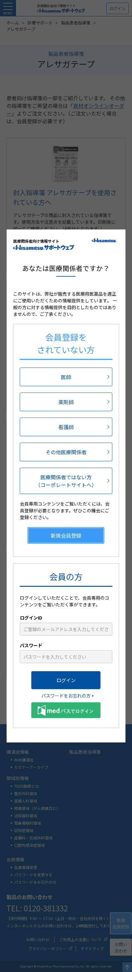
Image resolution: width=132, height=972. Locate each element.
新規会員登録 (66, 535)
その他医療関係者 (66, 452)
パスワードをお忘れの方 (66, 695)
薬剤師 (66, 402)
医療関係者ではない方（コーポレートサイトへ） (66, 481)
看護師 (66, 427)
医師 (66, 377)
